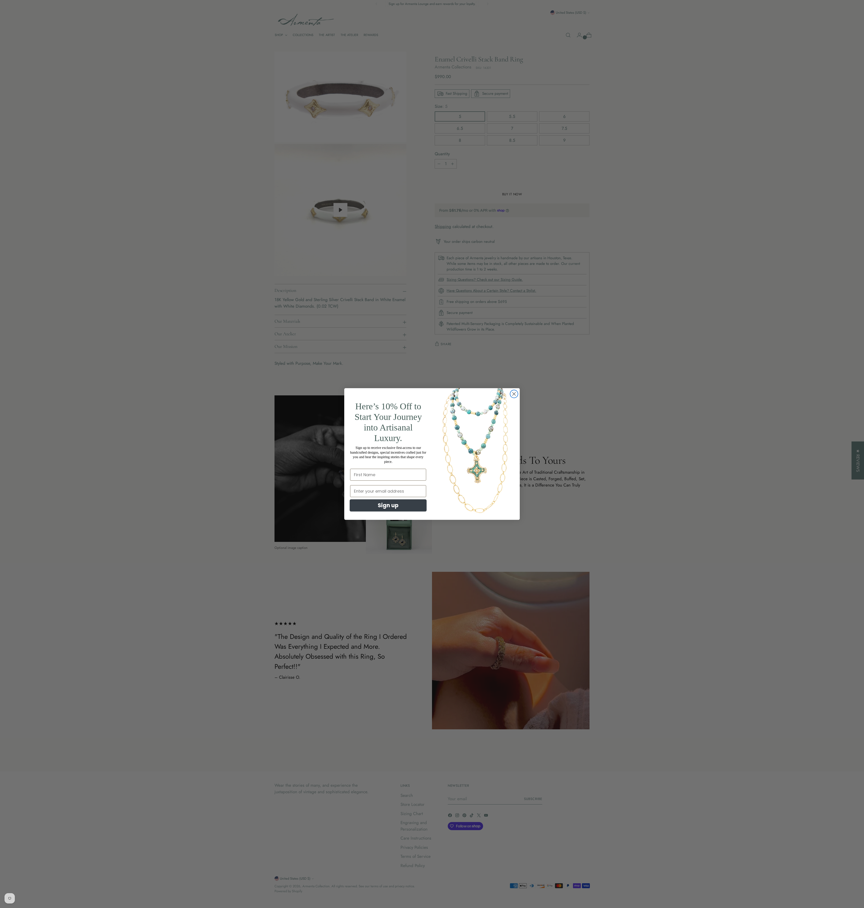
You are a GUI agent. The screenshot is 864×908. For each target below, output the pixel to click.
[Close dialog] (514, 394)
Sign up (388, 505)
